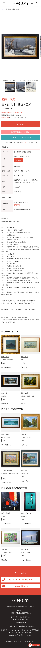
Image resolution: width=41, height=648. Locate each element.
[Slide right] (39, 88)
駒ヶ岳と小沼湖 (5, 437)
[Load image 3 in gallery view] (31, 87)
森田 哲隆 (24, 549)
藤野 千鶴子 (5, 513)
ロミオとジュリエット (7, 552)
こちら (24, 142)
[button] (4, 3)
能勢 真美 (8, 99)
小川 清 (24, 470)
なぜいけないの (25, 516)
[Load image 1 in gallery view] (10, 87)
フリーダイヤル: (20, 579)
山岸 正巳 (24, 434)
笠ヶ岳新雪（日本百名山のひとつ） (9, 474)
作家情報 (18, 160)
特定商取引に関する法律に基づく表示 (20, 606)
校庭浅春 (3, 396)
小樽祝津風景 (24, 473)
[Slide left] (2, 88)
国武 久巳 (5, 434)
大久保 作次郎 (6, 470)
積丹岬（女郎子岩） (26, 552)
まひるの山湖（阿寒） (7, 359)
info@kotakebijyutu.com (26, 626)
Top (2, 9)
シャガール (5, 549)
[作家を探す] (34, 645)
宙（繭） (3, 516)
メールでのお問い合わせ (20, 586)
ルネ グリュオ (26, 513)
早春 (22, 359)
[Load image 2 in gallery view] (20, 87)
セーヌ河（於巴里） (26, 437)
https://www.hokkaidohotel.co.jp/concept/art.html (19, 319)
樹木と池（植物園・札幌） (28, 396)
